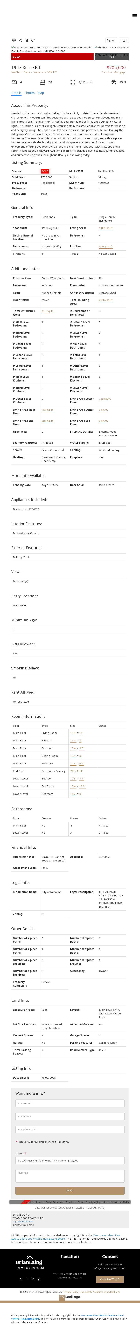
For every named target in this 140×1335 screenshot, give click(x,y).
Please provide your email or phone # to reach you (43, 1141)
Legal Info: (20, 882)
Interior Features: (26, 523)
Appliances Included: (29, 499)
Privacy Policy (71, 1292)
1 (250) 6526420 (23, 1221)
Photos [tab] (29, 93)
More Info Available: (28, 475)
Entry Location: (24, 595)
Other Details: (23, 928)
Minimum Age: (24, 619)
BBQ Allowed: (23, 643)
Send (69, 1190)
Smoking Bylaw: (25, 668)
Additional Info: (25, 268)
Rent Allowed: (23, 692)
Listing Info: (21, 1068)
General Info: (22, 207)
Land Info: (20, 1000)
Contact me (110, 1279)
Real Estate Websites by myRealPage (100, 1292)
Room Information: (28, 716)
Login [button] (123, 40)
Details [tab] (16, 93)
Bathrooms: (21, 808)
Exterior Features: (26, 547)
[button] (21, 1279)
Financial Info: (23, 847)
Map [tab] (40, 93)
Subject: (19, 1153)
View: (15, 571)
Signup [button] (111, 40)
